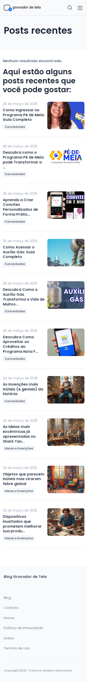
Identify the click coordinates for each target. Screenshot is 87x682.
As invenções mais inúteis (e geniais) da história (23, 389)
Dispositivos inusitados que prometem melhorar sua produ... (22, 524)
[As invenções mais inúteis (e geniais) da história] (65, 390)
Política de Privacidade (23, 628)
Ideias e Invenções (19, 448)
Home (9, 618)
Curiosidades (15, 127)
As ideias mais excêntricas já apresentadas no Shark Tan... (19, 434)
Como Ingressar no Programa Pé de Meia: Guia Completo (24, 114)
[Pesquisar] (70, 8)
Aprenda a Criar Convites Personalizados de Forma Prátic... (20, 207)
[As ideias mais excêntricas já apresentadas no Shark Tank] (65, 432)
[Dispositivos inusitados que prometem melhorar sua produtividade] (65, 522)
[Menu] (80, 8)
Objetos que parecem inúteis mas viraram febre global (23, 479)
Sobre (9, 638)
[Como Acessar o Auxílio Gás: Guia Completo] (65, 252)
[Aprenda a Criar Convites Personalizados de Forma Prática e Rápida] (65, 205)
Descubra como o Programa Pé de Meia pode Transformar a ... (23, 160)
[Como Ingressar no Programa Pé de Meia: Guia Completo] (65, 115)
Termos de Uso (17, 648)
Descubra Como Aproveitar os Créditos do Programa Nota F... (20, 344)
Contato (11, 607)
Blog (7, 597)
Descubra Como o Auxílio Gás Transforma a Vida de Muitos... (24, 297)
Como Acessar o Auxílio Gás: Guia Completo (19, 252)
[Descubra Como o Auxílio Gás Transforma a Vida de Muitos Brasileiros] (65, 295)
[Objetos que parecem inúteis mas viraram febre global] (65, 479)
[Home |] (22, 8)
